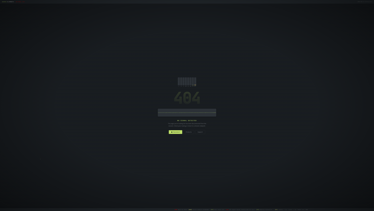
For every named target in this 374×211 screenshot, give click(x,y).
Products (189, 132)
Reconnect (176, 132)
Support (200, 132)
